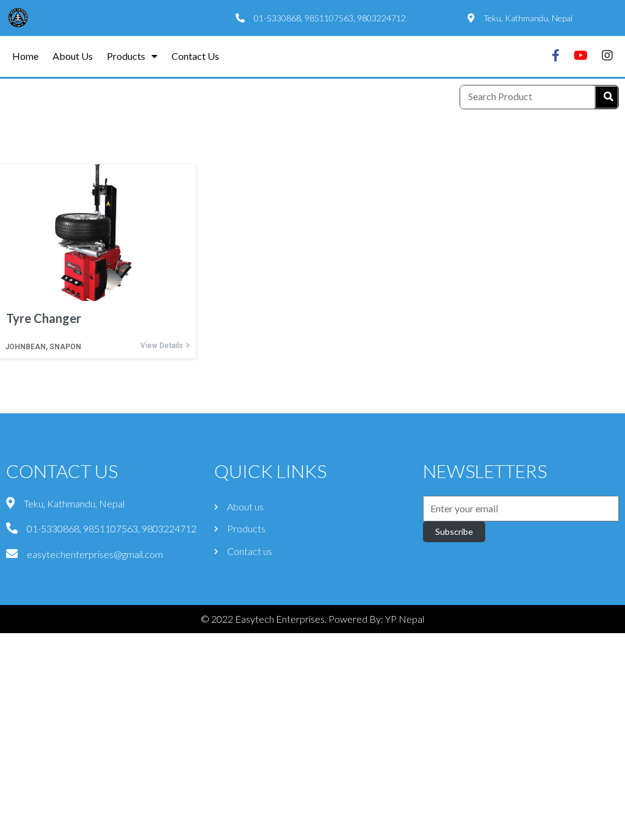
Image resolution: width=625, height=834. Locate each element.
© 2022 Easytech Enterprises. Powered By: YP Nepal (312, 619)
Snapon (65, 347)
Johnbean (25, 347)
